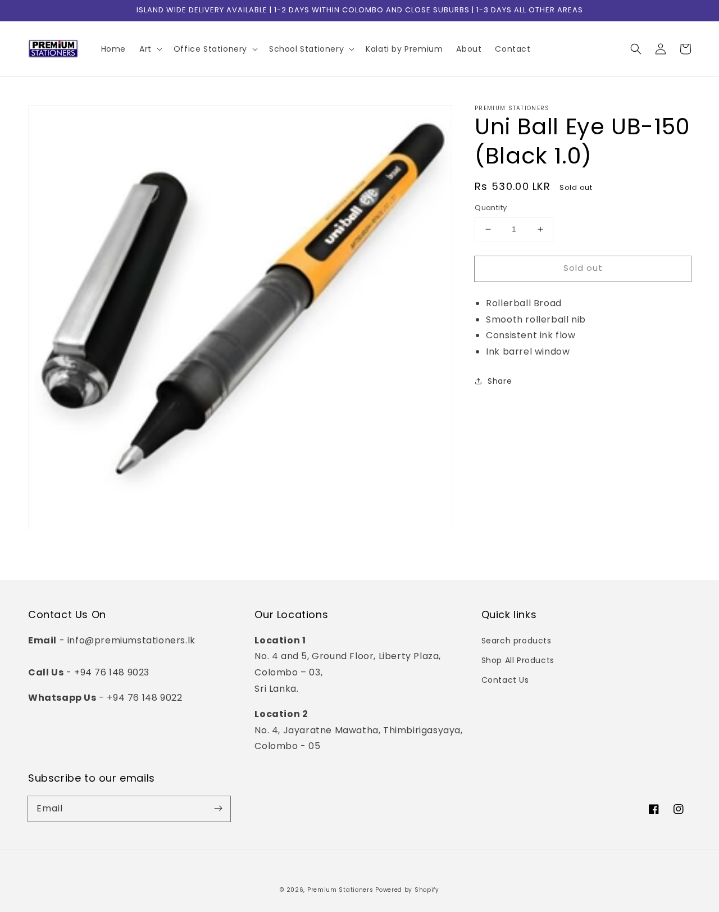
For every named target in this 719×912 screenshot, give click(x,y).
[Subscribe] (218, 808)
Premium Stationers (340, 890)
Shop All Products (517, 660)
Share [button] (500, 381)
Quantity (491, 207)
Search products (516, 640)
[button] (636, 49)
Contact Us (505, 680)
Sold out (583, 268)
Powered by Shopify (407, 890)
